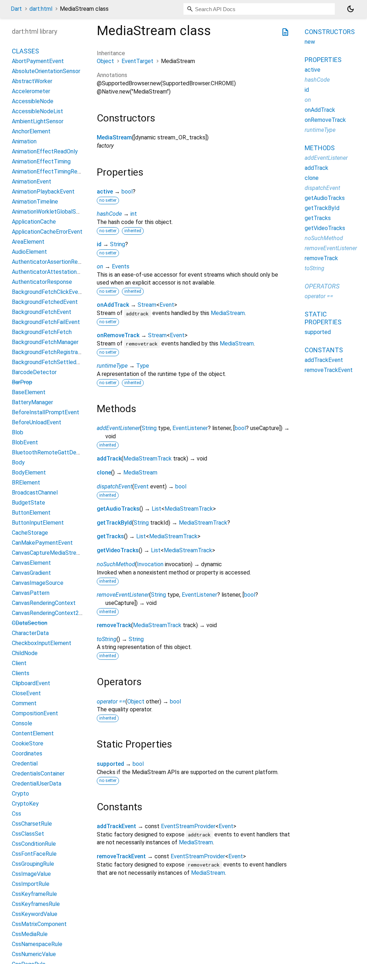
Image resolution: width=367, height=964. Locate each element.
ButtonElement (31, 512)
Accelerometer (31, 91)
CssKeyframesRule (36, 904)
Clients (20, 673)
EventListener (190, 428)
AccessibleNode (32, 101)
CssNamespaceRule (37, 944)
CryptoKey (25, 803)
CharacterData (30, 633)
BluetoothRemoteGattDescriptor (54, 452)
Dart (16, 8)
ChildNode (25, 653)
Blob (17, 432)
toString (106, 639)
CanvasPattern (30, 593)
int (133, 213)
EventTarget (137, 61)
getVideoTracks (118, 550)
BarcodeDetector (34, 372)
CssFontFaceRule (34, 853)
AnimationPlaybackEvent (43, 191)
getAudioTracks (118, 508)
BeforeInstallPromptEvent (45, 412)
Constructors (330, 31)
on (100, 266)
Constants (324, 350)
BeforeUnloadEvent (36, 422)
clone (104, 472)
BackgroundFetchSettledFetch (51, 362)
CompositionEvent (35, 713)
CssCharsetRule (32, 823)
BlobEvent (25, 442)
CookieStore (27, 743)
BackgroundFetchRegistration (49, 352)
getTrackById (114, 522)
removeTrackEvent (121, 856)
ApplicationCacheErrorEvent (47, 231)
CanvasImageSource (37, 582)
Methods (320, 148)
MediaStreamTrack (147, 458)
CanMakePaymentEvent (42, 542)
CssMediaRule (30, 934)
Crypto (20, 793)
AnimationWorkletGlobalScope (50, 211)
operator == (111, 701)
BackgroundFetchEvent (41, 312)
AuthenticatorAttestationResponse (57, 271)
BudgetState (28, 502)
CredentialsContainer (38, 773)
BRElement (26, 482)
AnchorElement (31, 131)
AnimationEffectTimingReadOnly (53, 171)
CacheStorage (30, 532)
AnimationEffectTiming (41, 161)
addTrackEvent (116, 826)
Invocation (150, 564)
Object (105, 61)
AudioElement (29, 251)
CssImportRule (30, 884)
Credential (25, 763)
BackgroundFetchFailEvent (46, 322)
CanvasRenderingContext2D (47, 613)
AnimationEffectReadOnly (45, 151)
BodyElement (29, 472)
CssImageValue (31, 873)
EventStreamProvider (188, 826)
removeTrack (114, 625)
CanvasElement (31, 562)
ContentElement (33, 733)
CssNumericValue (34, 954)
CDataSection (29, 623)
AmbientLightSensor (37, 121)
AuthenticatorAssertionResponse (54, 261)
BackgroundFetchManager (45, 342)
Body (18, 462)
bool (127, 191)
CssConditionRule (34, 843)
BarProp (22, 382)
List (156, 508)
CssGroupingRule (33, 863)
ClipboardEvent (31, 683)
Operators (322, 286)
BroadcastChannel (35, 492)
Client (19, 663)
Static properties (323, 318)
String (117, 244)
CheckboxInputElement (41, 643)
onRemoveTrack (118, 335)
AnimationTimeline (35, 201)
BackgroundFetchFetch (42, 332)
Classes (25, 51)
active (105, 191)
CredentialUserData (36, 783)
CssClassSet (28, 833)
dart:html (40, 8)
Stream (147, 304)
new (310, 41)
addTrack (109, 458)
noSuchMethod (116, 564)
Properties (323, 59)
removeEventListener (123, 594)
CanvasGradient (31, 572)
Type (142, 365)
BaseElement (29, 392)
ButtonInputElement (38, 522)
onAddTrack (113, 304)
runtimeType (112, 365)
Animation (24, 141)
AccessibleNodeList (37, 111)
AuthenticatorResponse (42, 281)
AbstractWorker (32, 81)
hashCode (109, 213)
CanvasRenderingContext (44, 603)
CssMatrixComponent (39, 924)
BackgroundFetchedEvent (45, 302)
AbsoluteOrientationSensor (46, 71)
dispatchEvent (114, 486)
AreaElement (28, 241)
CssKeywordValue (34, 914)
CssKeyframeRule (34, 894)
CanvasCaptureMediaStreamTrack (55, 552)
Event (166, 304)
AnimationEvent (31, 181)
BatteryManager (32, 402)
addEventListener (118, 428)
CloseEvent (26, 693)
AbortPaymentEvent (38, 61)
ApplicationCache (34, 221)
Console (22, 723)
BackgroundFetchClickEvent (48, 291)
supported (110, 763)
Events (120, 266)
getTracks (110, 536)
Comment (24, 703)
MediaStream (114, 137)
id (99, 244)
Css (16, 813)
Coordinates (27, 753)
